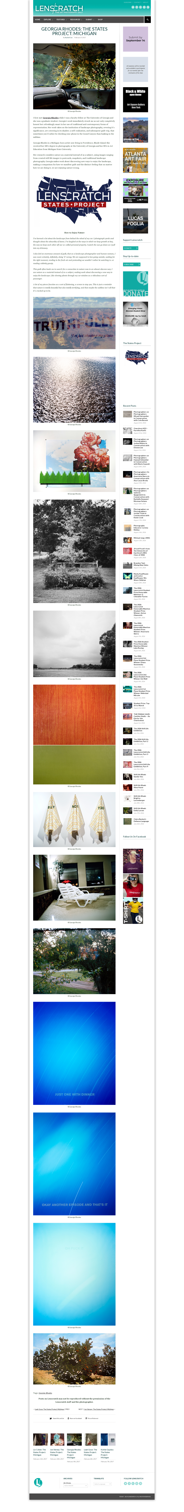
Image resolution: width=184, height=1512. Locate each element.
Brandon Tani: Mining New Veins (141, 564)
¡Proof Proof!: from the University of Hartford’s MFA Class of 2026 (142, 552)
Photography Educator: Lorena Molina (141, 528)
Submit (88, 20)
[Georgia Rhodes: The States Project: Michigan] (74, 1445)
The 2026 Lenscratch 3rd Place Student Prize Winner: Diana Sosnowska (142, 660)
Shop (100, 20)
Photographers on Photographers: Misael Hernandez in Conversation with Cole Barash (141, 416)
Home (37, 20)
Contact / (138, 2)
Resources (74, 20)
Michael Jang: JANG (142, 538)
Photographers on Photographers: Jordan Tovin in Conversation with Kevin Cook (141, 513)
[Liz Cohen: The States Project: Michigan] (40, 1445)
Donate (128, 248)
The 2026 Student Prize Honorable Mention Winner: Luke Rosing (141, 645)
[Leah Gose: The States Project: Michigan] (91, 1445)
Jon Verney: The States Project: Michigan (99, 1409)
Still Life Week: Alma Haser (140, 786)
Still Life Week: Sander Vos (140, 775)
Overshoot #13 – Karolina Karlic (141, 429)
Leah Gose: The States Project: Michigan (49, 1409)
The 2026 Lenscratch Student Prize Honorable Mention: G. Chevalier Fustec (142, 592)
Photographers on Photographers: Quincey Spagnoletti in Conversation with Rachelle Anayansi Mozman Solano (141, 494)
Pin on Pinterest (93, 1418)
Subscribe (129, 264)
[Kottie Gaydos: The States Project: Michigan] (108, 1445)
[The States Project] (137, 358)
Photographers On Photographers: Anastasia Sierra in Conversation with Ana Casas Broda (141, 476)
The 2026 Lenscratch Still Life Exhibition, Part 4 (142, 764)
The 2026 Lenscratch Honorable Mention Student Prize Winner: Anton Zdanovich (142, 610)
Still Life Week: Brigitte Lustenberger (140, 798)
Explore (46, 20)
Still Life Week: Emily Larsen (140, 809)
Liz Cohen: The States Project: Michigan (39, 1452)
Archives (67, 1483)
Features (60, 20)
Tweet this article (58, 1418)
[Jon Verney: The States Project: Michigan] (57, 1445)
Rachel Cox (68, 37)
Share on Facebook (76, 1418)
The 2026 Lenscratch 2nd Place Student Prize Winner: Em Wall (142, 675)
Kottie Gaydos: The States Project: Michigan (107, 1453)
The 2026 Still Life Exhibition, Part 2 (141, 740)
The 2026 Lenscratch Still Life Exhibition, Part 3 (142, 752)
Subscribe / (128, 2)
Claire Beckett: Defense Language (141, 820)
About (145, 2)
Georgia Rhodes (51, 117)
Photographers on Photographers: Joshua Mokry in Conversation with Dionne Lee (141, 443)
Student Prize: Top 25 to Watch (141, 704)
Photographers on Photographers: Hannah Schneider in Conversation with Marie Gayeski (142, 459)
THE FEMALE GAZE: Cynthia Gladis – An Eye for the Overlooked (142, 717)
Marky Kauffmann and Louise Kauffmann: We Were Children (141, 577)
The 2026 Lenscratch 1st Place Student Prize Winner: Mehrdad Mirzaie (142, 691)
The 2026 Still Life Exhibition (141, 729)
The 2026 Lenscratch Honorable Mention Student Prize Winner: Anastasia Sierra (142, 628)
